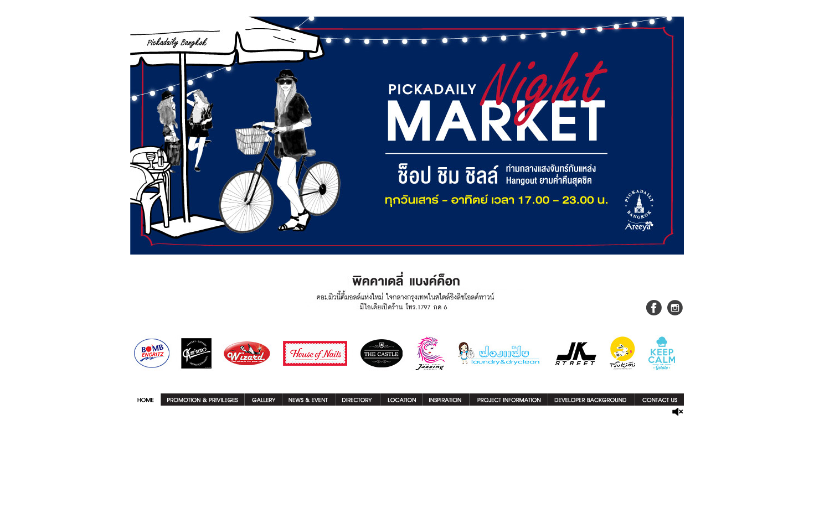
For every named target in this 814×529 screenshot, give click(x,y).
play (677, 412)
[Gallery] (263, 402)
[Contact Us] (659, 402)
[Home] (145, 402)
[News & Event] (309, 402)
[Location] (401, 402)
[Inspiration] (446, 402)
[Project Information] (509, 402)
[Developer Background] (591, 402)
